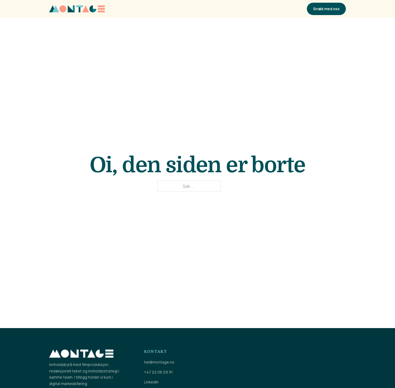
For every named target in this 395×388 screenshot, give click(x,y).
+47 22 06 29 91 (158, 372)
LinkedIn (151, 382)
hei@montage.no (159, 362)
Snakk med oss (326, 8)
